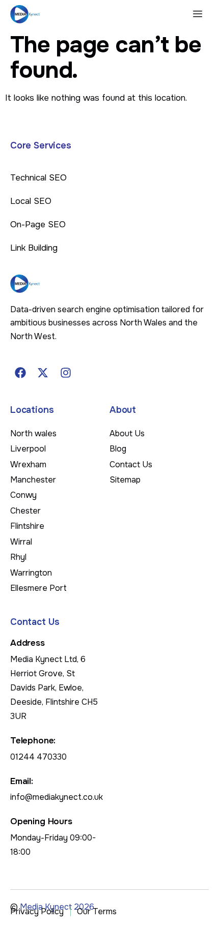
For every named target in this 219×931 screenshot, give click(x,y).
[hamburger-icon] (197, 14)
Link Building (34, 248)
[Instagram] (66, 373)
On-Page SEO (38, 224)
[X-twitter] (43, 373)
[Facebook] (20, 373)
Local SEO (30, 201)
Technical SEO (38, 177)
